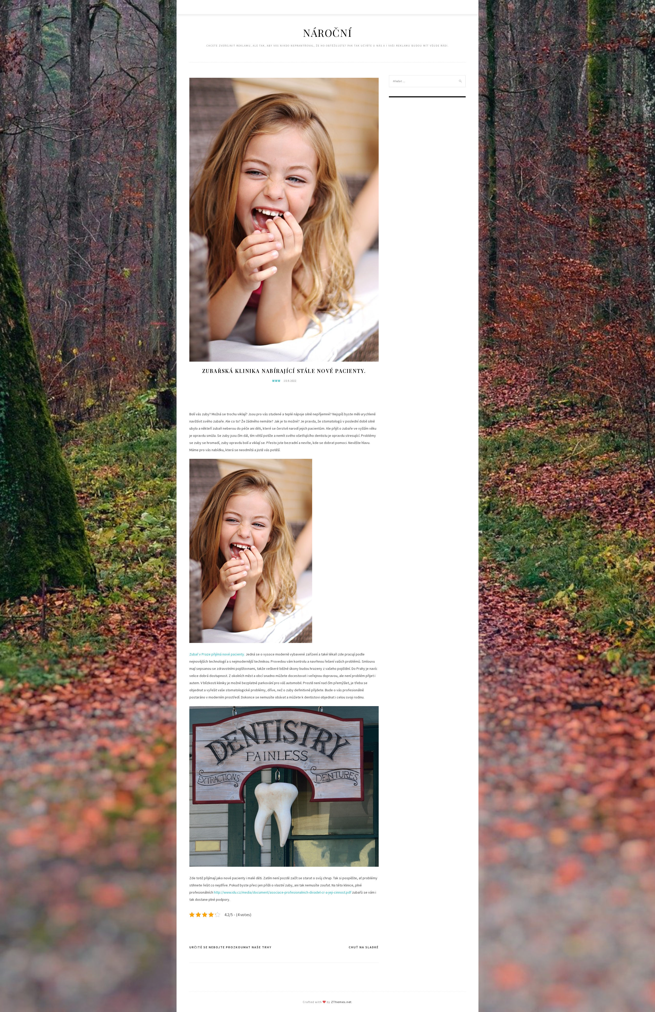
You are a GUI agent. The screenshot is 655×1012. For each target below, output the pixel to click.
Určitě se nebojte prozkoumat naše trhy (230, 947)
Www (276, 381)
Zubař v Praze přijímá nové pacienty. (217, 654)
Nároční (327, 32)
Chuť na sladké (364, 947)
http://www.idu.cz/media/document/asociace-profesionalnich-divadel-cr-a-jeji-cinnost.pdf (282, 892)
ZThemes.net (341, 1002)
